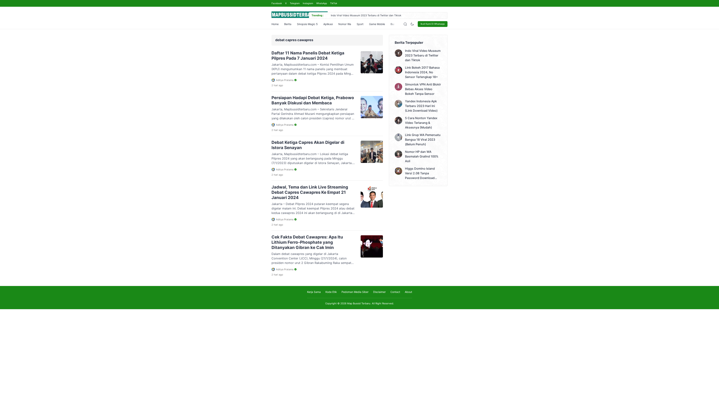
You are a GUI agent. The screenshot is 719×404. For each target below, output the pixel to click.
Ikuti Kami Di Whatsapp (433, 23)
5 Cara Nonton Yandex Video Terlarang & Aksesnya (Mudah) (421, 122)
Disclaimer (379, 291)
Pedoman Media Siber (355, 291)
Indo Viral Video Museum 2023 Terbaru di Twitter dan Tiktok (366, 15)
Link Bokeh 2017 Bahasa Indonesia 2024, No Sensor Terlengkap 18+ (422, 72)
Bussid (395, 24)
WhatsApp (321, 3)
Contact (395, 291)
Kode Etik (331, 291)
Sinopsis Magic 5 (307, 24)
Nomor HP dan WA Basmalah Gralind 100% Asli (421, 156)
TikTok (333, 3)
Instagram (308, 3)
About (408, 291)
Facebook (276, 3)
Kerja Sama (314, 291)
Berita (287, 24)
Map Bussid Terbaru (358, 303)
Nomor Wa (344, 24)
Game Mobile (377, 24)
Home (275, 24)
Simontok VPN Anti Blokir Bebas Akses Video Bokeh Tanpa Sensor (423, 89)
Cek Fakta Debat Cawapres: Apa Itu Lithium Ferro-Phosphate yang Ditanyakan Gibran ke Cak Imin (307, 242)
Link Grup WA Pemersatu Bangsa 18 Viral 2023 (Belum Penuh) (423, 139)
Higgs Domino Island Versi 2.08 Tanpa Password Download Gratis (420, 173)
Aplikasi (328, 24)
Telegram (295, 3)
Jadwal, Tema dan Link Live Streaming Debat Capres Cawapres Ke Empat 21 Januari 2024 (309, 192)
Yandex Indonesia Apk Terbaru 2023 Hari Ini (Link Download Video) (421, 105)
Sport (360, 24)
